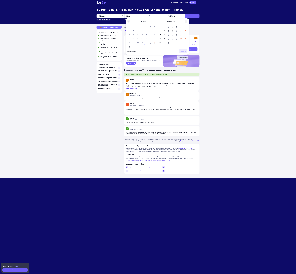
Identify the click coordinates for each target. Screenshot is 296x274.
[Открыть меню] (198, 2)
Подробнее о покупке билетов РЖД (189, 141)
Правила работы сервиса (164, 160)
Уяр (184, 148)
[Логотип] (101, 2)
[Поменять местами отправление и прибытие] (122, 16)
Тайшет (181, 148)
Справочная (174, 2)
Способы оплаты (152, 160)
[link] (131, 63)
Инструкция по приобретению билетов (136, 160)
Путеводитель (184, 2)
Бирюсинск (189, 148)
